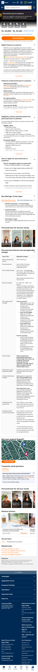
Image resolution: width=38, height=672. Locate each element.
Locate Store (8, 461)
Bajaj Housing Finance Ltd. (27, 655)
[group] (18, 451)
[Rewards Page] (30, 2)
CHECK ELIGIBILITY (18, 38)
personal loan (11, 62)
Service (9, 669)
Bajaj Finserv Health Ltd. (27, 659)
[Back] (2, 7)
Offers (21, 669)
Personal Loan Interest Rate (9, 553)
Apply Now (4, 245)
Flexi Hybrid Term (24, 190)
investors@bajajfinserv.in (8, 653)
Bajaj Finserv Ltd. (25, 642)
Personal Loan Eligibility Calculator (11, 554)
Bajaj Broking (24, 657)
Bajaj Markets (25, 653)
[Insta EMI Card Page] (25, 2)
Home (3, 669)
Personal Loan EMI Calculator (10, 549)
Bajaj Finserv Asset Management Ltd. (26, 663)
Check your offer (29, 477)
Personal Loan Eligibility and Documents (13, 551)
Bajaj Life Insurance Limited (28, 651)
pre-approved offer (26, 100)
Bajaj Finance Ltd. (26, 644)
